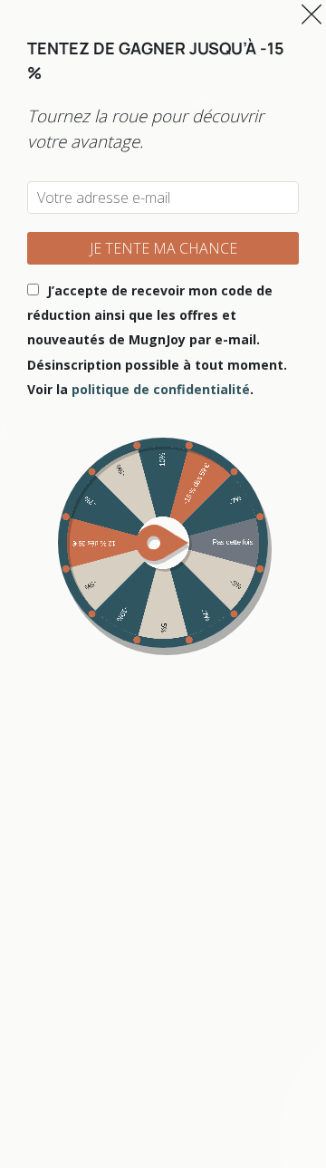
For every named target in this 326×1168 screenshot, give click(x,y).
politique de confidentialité (161, 389)
